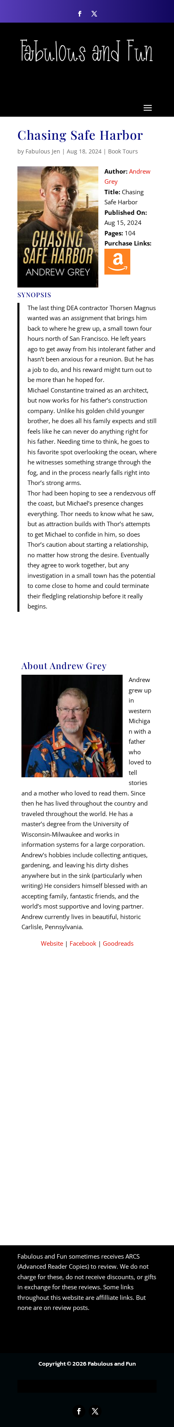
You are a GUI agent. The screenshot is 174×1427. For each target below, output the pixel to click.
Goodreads (118, 943)
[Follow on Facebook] (79, 13)
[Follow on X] (94, 13)
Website (52, 943)
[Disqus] (87, 1082)
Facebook (83, 943)
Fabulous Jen (42, 151)
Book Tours (123, 151)
